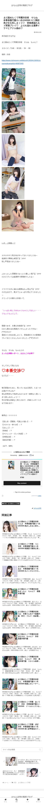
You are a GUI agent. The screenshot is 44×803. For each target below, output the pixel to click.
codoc (39, 495)
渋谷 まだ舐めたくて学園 (11, 503)
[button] (40, 749)
